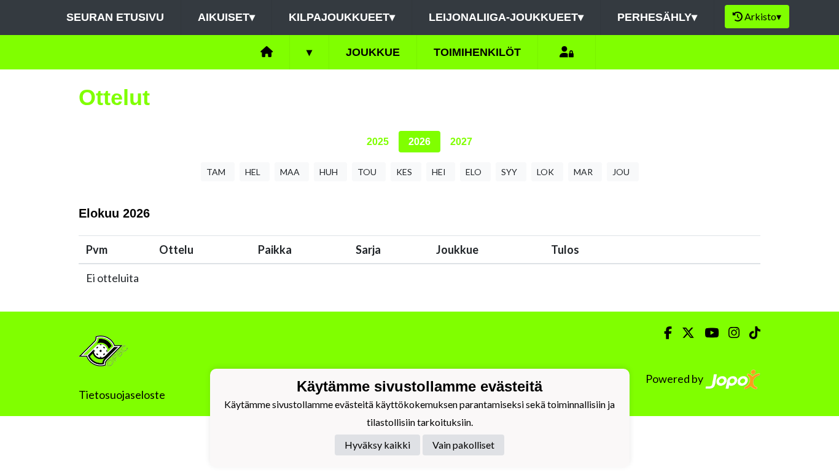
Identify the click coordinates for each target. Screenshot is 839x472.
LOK (545, 172)
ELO (474, 172)
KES (404, 172)
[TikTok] (749, 332)
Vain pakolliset (463, 444)
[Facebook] (663, 332)
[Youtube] (707, 332)
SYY (509, 172)
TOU (367, 172)
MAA (290, 172)
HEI (439, 172)
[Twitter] (683, 332)
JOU (621, 172)
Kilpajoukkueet (342, 17)
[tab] (378, 141)
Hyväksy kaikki (377, 444)
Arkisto (762, 16)
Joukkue (373, 52)
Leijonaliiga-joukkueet (506, 17)
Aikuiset (226, 17)
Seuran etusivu (115, 17)
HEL (252, 172)
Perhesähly (657, 17)
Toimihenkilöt (477, 52)
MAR (583, 172)
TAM (215, 172)
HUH (328, 172)
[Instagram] (729, 332)
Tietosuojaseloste (122, 394)
